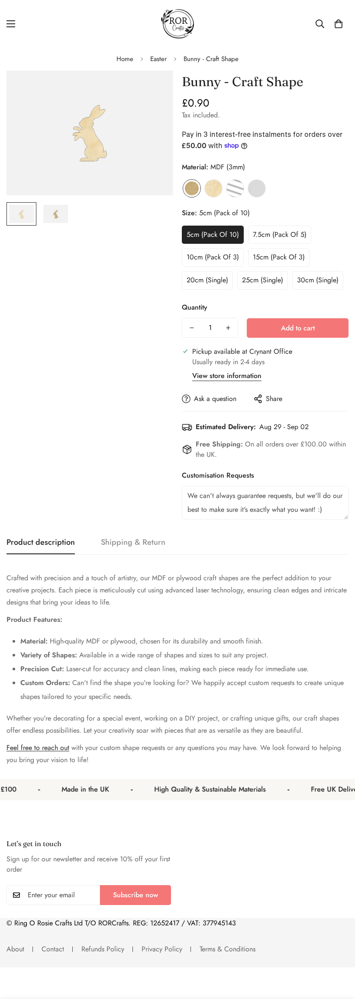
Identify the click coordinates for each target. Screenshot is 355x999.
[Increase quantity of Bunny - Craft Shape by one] (228, 327)
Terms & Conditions (227, 949)
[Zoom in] (155, 89)
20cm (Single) (207, 280)
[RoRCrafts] (177, 24)
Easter (158, 59)
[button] (339, 24)
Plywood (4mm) (213, 188)
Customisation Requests (218, 475)
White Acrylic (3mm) (256, 188)
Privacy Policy (162, 949)
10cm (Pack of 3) (213, 257)
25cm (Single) (262, 280)
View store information (226, 376)
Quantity (194, 307)
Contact (53, 949)
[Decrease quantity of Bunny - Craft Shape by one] (191, 327)
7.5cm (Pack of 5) (280, 234)
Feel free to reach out (37, 748)
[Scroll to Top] (338, 952)
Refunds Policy (102, 949)
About (15, 949)
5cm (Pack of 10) (213, 234)
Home (124, 59)
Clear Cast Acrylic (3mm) (235, 188)
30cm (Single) (318, 280)
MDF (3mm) (191, 188)
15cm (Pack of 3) (279, 257)
